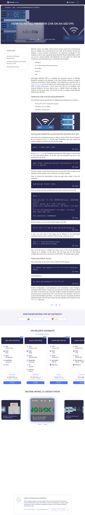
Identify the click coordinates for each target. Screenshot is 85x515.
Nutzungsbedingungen (42, 509)
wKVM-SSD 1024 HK (59, 340)
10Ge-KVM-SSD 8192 (12, 340)
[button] (82, 361)
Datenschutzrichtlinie (29, 509)
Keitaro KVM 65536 (35, 340)
